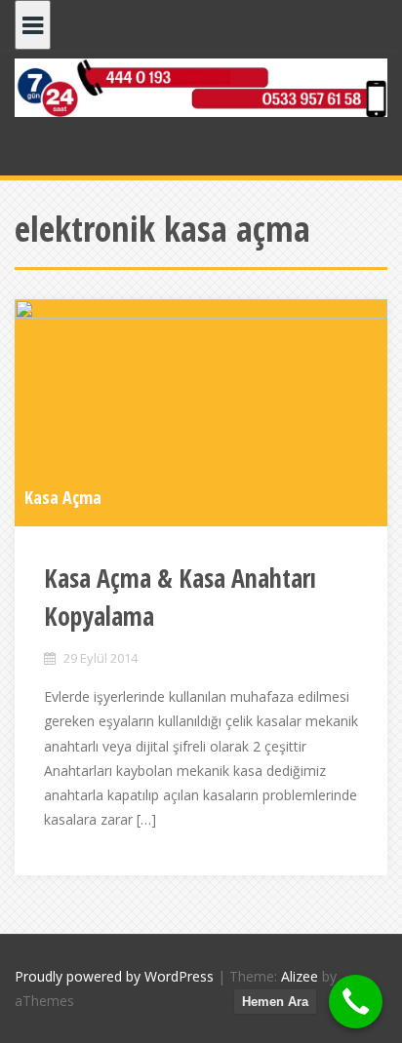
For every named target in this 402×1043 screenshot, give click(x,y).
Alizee (299, 976)
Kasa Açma (62, 497)
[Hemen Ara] (355, 1001)
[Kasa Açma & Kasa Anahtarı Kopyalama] (201, 411)
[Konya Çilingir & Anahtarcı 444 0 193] (201, 86)
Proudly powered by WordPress (114, 976)
